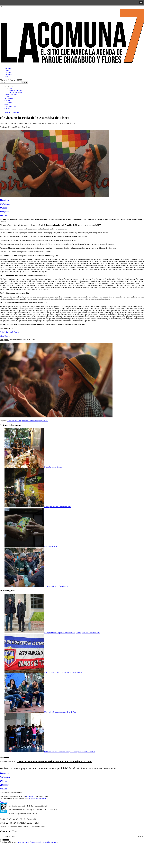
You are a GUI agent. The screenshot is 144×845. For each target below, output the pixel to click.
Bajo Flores (8, 98)
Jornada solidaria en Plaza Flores (56, 586)
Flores (11, 88)
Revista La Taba (10, 106)
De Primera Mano (15, 92)
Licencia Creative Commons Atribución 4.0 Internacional (37, 842)
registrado (29, 796)
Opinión (7, 104)
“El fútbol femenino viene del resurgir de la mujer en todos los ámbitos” (69, 752)
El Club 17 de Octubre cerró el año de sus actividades (63, 672)
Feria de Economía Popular (9, 332)
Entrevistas (8, 102)
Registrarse (4, 802)
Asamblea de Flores (14, 421)
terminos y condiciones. (37, 798)
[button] (141, 2)
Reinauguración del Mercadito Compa (57, 507)
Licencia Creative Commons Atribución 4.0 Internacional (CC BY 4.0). (54, 761)
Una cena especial (50, 546)
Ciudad (7, 100)
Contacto (7, 108)
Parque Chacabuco (15, 90)
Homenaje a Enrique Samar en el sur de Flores (60, 712)
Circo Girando (5, 336)
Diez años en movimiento (53, 467)
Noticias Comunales (11, 112)
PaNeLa (45, 421)
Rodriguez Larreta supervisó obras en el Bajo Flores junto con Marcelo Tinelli (72, 633)
